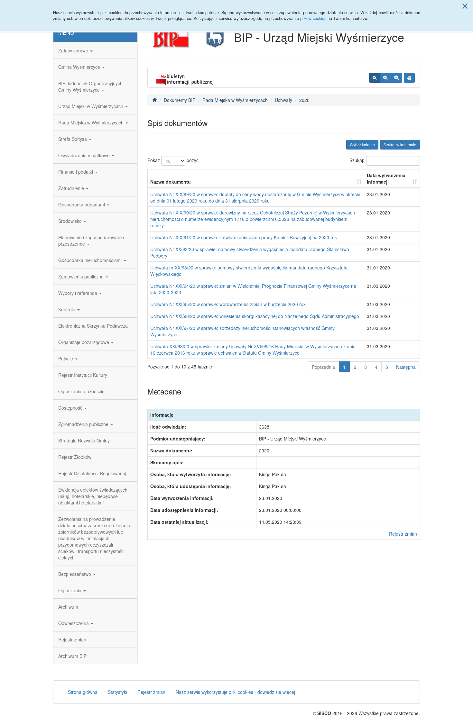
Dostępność (71, 407)
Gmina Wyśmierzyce (79, 67)
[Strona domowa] (154, 100)
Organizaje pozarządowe (84, 342)
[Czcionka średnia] (385, 78)
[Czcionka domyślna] (374, 78)
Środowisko (70, 221)
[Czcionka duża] (396, 78)
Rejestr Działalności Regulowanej (92, 473)
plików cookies (313, 18)
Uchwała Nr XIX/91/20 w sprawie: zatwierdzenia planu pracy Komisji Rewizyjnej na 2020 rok (243, 237)
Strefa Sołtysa (73, 139)
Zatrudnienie (71, 188)
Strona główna (82, 692)
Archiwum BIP (72, 656)
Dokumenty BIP (179, 100)
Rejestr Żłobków (74, 457)
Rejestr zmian (72, 639)
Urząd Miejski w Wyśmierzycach (91, 106)
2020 (304, 100)
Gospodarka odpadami (82, 204)
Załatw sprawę (73, 50)
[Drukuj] (409, 78)
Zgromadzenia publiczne (84, 424)
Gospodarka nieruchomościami (90, 260)
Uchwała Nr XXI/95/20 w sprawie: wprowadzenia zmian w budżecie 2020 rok (228, 304)
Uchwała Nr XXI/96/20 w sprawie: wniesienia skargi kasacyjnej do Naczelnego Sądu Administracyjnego (254, 316)
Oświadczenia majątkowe (84, 155)
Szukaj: (356, 160)
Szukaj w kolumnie (400, 144)
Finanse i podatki (76, 171)
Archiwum (68, 606)
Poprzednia (323, 367)
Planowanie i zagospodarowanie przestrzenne (91, 240)
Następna (406, 367)
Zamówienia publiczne (81, 276)
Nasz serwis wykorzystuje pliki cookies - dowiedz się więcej (235, 692)
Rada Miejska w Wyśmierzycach (91, 122)
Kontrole (67, 309)
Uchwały (283, 100)
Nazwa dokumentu (170, 181)
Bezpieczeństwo (75, 574)
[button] (465, 6)
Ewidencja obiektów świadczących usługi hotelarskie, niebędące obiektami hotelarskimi (92, 496)
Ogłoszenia (70, 590)
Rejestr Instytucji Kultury (82, 375)
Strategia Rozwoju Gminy (84, 440)
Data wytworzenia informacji (386, 178)
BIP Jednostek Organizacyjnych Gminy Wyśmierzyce (90, 86)
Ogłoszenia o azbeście (81, 391)
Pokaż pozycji (173, 160)
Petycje (66, 358)
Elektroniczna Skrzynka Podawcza (93, 325)
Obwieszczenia (74, 623)
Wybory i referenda (78, 293)
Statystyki (117, 692)
